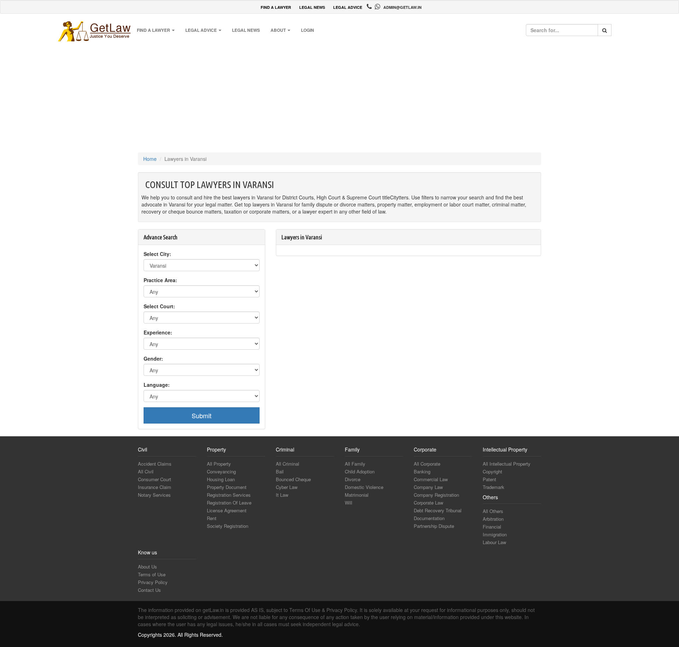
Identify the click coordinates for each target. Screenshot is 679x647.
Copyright (492, 471)
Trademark (493, 487)
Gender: (153, 358)
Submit (201, 415)
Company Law (428, 487)
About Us (147, 566)
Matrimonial (356, 494)
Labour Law (494, 542)
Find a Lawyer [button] (154, 30)
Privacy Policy (153, 582)
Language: (157, 384)
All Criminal (287, 463)
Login (307, 30)
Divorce (352, 479)
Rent (211, 518)
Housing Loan (221, 479)
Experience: (158, 332)
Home (150, 158)
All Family (355, 463)
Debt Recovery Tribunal (438, 510)
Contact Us (149, 590)
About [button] (279, 30)
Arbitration (493, 518)
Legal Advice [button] (201, 30)
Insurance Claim (154, 487)
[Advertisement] (339, 95)
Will (348, 502)
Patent (489, 479)
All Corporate (427, 463)
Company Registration (436, 494)
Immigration (495, 534)
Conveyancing (221, 471)
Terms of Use (152, 574)
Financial (492, 526)
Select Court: (159, 306)
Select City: (157, 253)
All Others (493, 511)
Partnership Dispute (434, 526)
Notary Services (154, 494)
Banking (422, 471)
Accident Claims (155, 463)
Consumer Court (154, 479)
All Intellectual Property (506, 463)
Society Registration (227, 526)
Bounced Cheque (293, 479)
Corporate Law (428, 502)
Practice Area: (160, 280)
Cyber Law (286, 487)
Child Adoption (360, 471)
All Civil (145, 471)
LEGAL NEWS (312, 7)
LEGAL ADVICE (347, 7)
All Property (219, 463)
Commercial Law (431, 479)
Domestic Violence (364, 487)
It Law (282, 494)
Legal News (246, 30)
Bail (280, 471)
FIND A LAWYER (276, 7)
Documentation (429, 518)
